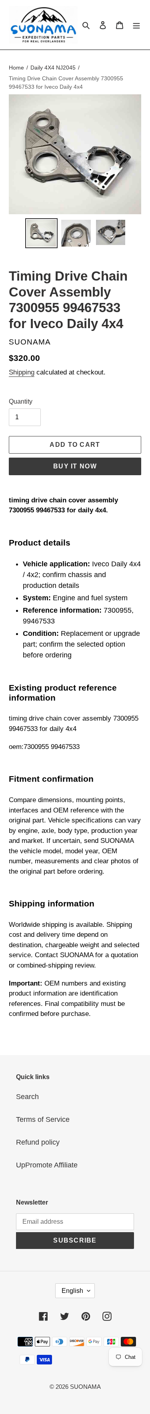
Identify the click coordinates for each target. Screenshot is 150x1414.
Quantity (20, 401)
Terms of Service (43, 1119)
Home (16, 67)
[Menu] (136, 24)
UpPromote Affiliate (47, 1165)
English (72, 1290)
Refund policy (38, 1142)
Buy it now (75, 466)
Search (27, 1097)
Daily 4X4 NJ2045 (53, 67)
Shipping (21, 372)
